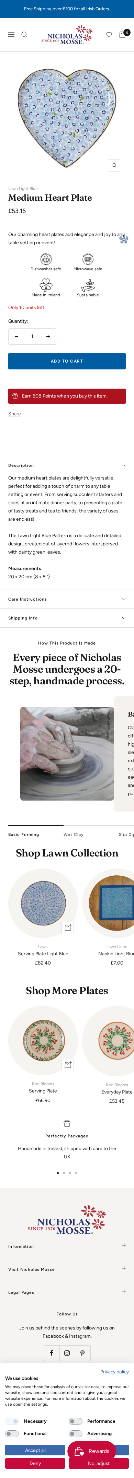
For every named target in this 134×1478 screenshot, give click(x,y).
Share (14, 414)
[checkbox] (12, 1421)
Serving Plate (43, 1087)
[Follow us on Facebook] (51, 1353)
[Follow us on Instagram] (67, 1353)
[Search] (24, 35)
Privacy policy (114, 1371)
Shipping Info (23, 618)
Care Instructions (27, 599)
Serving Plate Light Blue (43, 950)
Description (21, 465)
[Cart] (122, 35)
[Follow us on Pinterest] (82, 1353)
